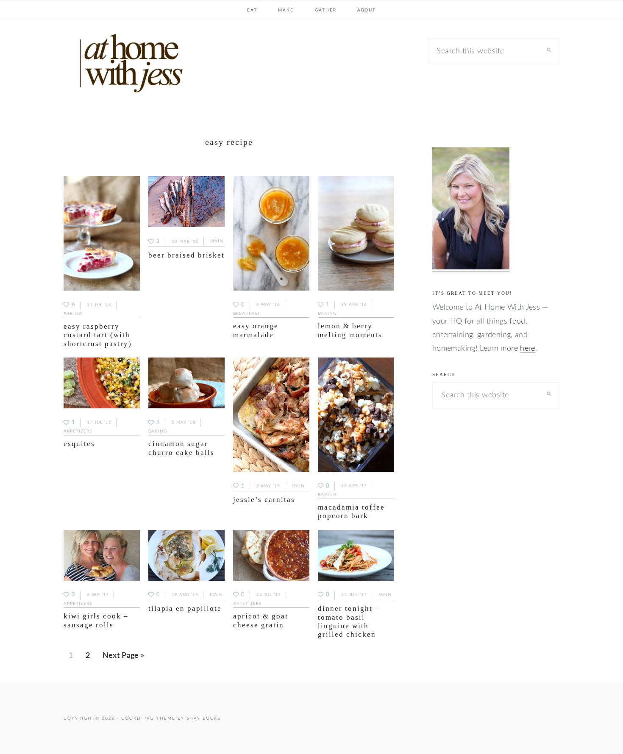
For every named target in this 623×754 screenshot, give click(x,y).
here (527, 348)
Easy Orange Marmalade (255, 330)
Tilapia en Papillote (185, 608)
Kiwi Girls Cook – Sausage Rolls (96, 620)
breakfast (246, 313)
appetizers (78, 431)
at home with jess (127, 65)
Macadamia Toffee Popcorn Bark (351, 511)
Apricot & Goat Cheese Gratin (260, 620)
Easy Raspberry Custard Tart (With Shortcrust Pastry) (98, 335)
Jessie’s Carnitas (264, 500)
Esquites (79, 444)
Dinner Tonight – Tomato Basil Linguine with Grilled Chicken (349, 621)
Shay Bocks (203, 718)
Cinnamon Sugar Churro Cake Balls (181, 448)
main (216, 241)
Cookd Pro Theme (148, 718)
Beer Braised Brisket (186, 255)
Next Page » (123, 658)
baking (73, 314)
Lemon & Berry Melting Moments (350, 330)
